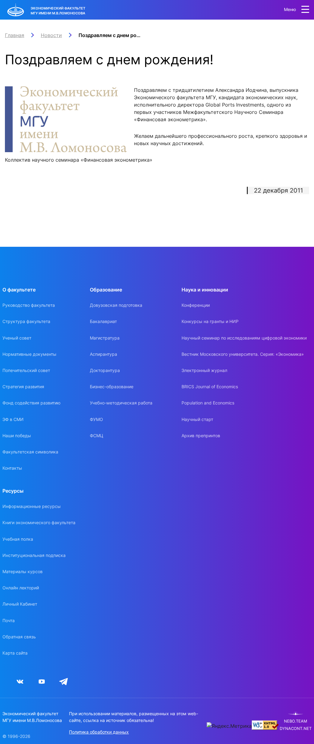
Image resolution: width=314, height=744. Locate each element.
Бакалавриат (103, 321)
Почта (8, 620)
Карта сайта (15, 653)
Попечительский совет (26, 370)
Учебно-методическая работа (121, 402)
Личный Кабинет (19, 604)
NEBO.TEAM (295, 721)
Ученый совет (16, 337)
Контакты (12, 468)
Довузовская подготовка (116, 305)
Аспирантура (103, 354)
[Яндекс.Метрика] (229, 726)
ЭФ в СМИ (13, 419)
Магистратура (105, 337)
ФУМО (96, 419)
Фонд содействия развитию (31, 402)
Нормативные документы (29, 354)
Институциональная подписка (34, 555)
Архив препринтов (201, 435)
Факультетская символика (30, 451)
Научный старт (197, 419)
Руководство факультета (28, 305)
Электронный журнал (204, 370)
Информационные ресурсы (31, 506)
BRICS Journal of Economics (210, 386)
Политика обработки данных (99, 732)
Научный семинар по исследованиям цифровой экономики (244, 337)
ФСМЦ (96, 435)
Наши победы (16, 435)
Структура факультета (26, 321)
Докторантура (105, 370)
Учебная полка (17, 539)
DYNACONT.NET (296, 728)
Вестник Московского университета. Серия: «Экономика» (243, 354)
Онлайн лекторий (20, 587)
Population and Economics (208, 402)
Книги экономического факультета (38, 522)
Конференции (196, 305)
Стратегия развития (23, 386)
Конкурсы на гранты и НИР (210, 321)
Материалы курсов (22, 571)
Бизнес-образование (111, 386)
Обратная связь (19, 636)
